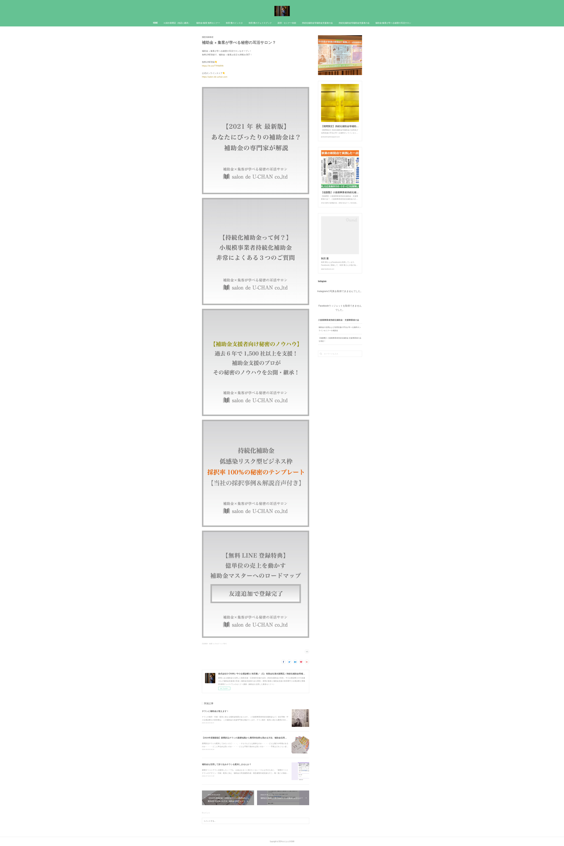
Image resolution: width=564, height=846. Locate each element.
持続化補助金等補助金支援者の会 (317, 22)
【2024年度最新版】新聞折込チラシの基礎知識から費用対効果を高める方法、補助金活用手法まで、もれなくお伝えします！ (260, 737)
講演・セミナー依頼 (287, 22)
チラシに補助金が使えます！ (215, 711)
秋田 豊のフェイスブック (260, 22)
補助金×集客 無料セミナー (208, 22)
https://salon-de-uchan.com (214, 76)
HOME (155, 22)
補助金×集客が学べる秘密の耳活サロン (393, 22)
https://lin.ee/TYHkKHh (213, 65)
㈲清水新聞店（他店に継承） (177, 22)
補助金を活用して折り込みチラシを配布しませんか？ (226, 764)
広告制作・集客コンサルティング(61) (214, 644)
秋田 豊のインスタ (234, 22)
